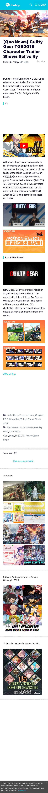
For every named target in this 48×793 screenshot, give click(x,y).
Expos (23, 415)
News (31, 415)
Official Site (9, 374)
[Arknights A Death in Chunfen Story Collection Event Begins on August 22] (13, 491)
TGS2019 (19, 435)
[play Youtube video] (24, 145)
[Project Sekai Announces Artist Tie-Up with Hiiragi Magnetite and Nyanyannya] (13, 513)
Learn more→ (21, 790)
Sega (11, 435)
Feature (31, 427)
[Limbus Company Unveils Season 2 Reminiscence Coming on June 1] (34, 491)
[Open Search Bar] (30, 5)
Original (39, 415)
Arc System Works (17, 427)
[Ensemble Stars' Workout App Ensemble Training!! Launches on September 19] (34, 513)
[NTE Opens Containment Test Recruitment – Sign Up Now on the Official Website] (34, 556)
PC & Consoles (11, 419)
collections (13, 415)
